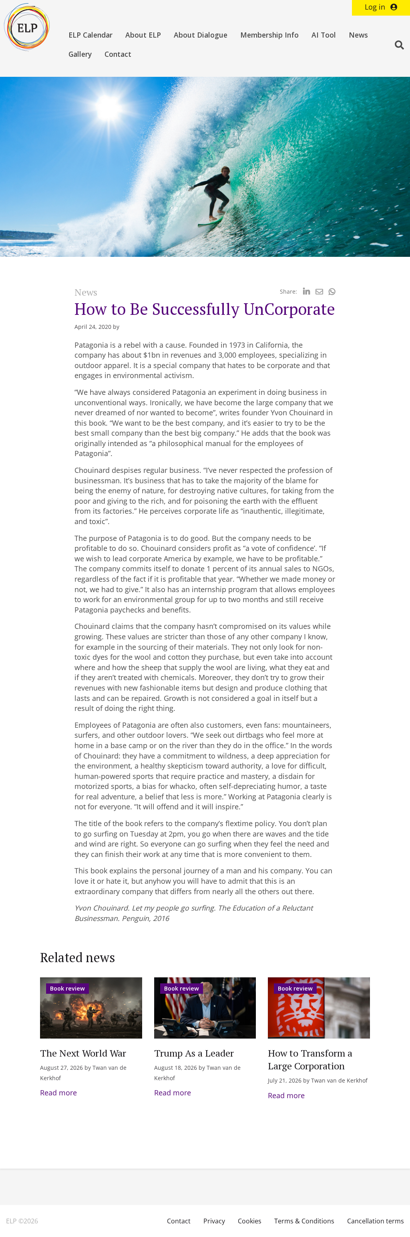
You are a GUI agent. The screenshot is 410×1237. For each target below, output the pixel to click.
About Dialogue (200, 35)
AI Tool (324, 35)
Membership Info (269, 35)
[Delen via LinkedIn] (306, 291)
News (358, 35)
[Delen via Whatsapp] (332, 291)
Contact (118, 54)
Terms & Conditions (304, 1221)
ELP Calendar (90, 35)
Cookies (249, 1221)
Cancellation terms (375, 1221)
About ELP (143, 35)
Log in (376, 7)
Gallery (80, 54)
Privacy (214, 1221)
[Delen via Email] (319, 291)
